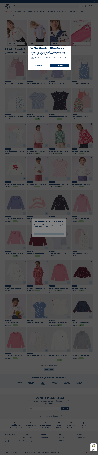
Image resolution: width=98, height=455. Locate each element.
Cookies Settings (49, 62)
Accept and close (59, 65)
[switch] (93, 450)
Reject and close (38, 65)
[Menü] (96, 444)
